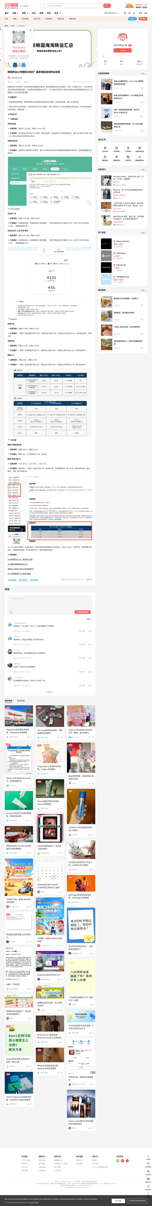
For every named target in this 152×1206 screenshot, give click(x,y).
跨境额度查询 (139, 160)
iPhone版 (95, 1164)
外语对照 (128, 160)
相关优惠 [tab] (21, 701)
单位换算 (116, 151)
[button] (25, 6)
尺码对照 (105, 151)
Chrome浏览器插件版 (100, 1167)
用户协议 (24, 1167)
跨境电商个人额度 (61, 1164)
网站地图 (24, 1171)
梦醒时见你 (17, 664)
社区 (6, 19)
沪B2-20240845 (73, 1183)
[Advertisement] (122, 372)
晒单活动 (72, 19)
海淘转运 (60, 19)
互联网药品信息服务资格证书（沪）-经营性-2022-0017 (98, 1183)
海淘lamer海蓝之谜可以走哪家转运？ (21, 569)
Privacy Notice (34, 1203)
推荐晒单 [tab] (8, 701)
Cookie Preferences (137, 1201)
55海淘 (11, 6)
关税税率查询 (139, 151)
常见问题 (42, 1160)
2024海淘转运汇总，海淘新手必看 (20, 560)
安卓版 (94, 1160)
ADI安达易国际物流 (20, 623)
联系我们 (42, 1164)
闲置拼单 (49, 19)
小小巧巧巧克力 (19, 678)
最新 (15, 19)
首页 (6, 26)
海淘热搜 (79, 1164)
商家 (24, 13)
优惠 (14, 13)
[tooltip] (18, 45)
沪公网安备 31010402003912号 (76, 1187)
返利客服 (42, 1167)
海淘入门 (79, 1160)
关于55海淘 (25, 1160)
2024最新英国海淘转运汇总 (18, 564)
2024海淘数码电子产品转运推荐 (19, 574)
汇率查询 (128, 151)
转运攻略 (13, 580)
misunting (17, 650)
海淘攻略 (25, 19)
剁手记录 (37, 19)
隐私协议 (24, 1164)
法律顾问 (42, 1171)
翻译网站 (105, 160)
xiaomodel (17, 637)
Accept (118, 1201)
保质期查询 (116, 160)
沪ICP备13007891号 (43, 1183)
